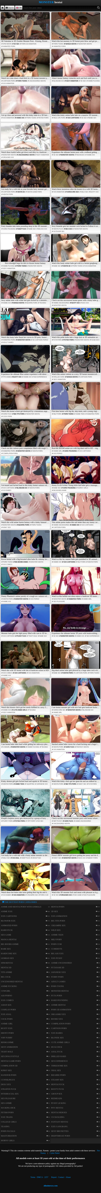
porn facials (8, 1131)
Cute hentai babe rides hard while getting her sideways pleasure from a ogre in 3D (25, 730)
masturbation (9, 1136)
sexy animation (72, 81)
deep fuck (22, 229)
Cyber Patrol (54, 1153)
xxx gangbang (59, 1126)
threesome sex (59, 1066)
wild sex (84, 192)
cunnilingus (8, 1080)
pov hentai (57, 1108)
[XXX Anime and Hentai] (2, 8)
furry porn (8, 821)
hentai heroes (59, 1112)
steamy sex (57, 1080)
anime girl (57, 451)
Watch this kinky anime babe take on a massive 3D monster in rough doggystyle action (76, 101)
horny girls (83, 488)
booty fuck (57, 1089)
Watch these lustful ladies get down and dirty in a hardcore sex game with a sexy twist (25, 138)
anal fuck (57, 1052)
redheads (80, 155)
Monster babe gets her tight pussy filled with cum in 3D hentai (25, 619)
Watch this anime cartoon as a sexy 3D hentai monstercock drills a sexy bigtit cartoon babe (76, 360)
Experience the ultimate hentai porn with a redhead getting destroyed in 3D (76, 138)
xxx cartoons (73, 118)
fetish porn (44, 118)
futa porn (57, 340)
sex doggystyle (10, 1056)
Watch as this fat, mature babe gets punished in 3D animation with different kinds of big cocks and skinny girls (76, 545)
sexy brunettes (59, 1131)
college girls (9, 1122)
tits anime (7, 377)
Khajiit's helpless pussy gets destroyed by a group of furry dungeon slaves (25, 804)
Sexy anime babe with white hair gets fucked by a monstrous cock (25, 286)
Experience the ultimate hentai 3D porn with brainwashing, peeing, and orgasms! (76, 619)
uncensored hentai (37, 81)
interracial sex (10, 1094)
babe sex (92, 118)
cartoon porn (9, 81)
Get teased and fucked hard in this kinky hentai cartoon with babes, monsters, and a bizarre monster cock (25, 471)
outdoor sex (58, 231)
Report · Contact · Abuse (61, 1177)
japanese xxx (42, 784)
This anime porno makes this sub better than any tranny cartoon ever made (76, 508)
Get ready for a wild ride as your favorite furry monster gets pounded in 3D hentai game (25, 175)
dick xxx (85, 303)
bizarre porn (31, 303)
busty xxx (94, 192)
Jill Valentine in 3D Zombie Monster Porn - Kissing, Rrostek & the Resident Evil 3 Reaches (25, 27)
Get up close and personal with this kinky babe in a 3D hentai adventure (25, 101)
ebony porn (93, 858)
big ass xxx (42, 229)
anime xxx (20, 118)
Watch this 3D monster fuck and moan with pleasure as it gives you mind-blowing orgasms (76, 878)
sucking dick (8, 1108)
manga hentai (71, 44)
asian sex (6, 1005)
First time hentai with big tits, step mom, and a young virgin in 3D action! (76, 397)
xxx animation (8, 83)
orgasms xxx (8, 157)
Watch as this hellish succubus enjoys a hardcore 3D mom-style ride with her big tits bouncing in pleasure (76, 582)
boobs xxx (57, 1019)
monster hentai (85, 44)
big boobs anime (59, 490)
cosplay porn (8, 1010)
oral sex (56, 1070)
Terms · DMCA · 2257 (39, 1177)
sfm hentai (7, 44)
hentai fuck (58, 229)
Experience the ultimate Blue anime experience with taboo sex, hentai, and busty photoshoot (25, 360)
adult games (8, 342)
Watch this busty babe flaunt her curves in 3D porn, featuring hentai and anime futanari (25, 323)
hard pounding (9, 229)
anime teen (80, 414)
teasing (43, 303)
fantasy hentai (83, 747)
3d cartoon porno (40, 340)
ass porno (57, 453)
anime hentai (58, 1005)
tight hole (33, 636)
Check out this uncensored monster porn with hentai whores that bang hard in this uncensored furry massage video (76, 804)
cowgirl (6, 747)
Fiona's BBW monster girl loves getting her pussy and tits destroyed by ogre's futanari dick (76, 841)
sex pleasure (59, 601)
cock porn (7, 416)
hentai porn (8, 194)
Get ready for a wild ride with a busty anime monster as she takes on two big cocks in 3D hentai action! (25, 841)
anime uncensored (61, 303)
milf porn (57, 414)
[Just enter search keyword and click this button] (98, 8)
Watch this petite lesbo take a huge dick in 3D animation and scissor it (76, 323)
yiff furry (31, 821)
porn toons (58, 44)
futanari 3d (57, 968)
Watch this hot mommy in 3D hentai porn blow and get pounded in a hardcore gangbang (76, 27)
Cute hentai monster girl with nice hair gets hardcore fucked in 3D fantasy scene (76, 693)
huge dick (95, 340)
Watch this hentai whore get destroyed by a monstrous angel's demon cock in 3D (25, 397)
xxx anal (15, 858)
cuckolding (58, 1117)
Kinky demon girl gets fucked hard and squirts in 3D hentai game (25, 767)
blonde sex (57, 1038)
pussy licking (58, 1103)
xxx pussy (56, 958)
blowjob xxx (58, 81)
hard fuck (7, 414)
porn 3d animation (28, 44)
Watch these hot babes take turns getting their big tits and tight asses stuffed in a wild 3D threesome (25, 878)
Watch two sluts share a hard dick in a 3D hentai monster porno (25, 64)
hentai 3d (21, 192)
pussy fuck (21, 636)
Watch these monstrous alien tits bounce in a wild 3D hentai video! (76, 175)
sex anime (6, 1103)
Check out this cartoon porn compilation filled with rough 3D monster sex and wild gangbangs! (25, 434)
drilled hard (59, 377)
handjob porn (8, 1075)
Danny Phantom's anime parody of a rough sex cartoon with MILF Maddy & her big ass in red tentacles (25, 582)
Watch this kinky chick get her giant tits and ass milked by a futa (76, 767)
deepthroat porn (60, 1136)
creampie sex (32, 895)
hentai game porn (34, 192)
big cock (69, 229)
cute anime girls (20, 710)
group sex (36, 858)
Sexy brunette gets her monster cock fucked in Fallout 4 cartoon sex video (76, 212)
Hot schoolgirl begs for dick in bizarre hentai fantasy (27, 249)
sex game (78, 895)
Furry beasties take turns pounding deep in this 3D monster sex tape (25, 212)
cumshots (56, 949)
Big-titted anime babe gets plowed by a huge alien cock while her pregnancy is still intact (76, 656)
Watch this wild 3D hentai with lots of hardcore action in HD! (25, 656)
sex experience (40, 377)
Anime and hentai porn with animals (21, 907)
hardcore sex (73, 192)
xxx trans (7, 1117)
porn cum (44, 895)
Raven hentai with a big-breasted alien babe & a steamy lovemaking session (25, 545)
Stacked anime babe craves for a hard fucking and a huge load (76, 730)
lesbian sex (7, 958)
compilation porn (10, 453)
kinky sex (7, 527)
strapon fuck (8, 1089)
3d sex (16, 44)
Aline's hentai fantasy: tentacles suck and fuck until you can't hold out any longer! (76, 64)
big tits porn (19, 414)
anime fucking (94, 81)
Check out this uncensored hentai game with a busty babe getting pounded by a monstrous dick (76, 286)
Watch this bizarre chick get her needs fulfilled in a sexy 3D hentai (25, 693)
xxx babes (7, 490)
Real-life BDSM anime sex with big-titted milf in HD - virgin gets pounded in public (76, 434)
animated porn (9, 46)
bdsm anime (7, 1042)
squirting (30, 784)
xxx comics (7, 564)
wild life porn (59, 118)
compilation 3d (9, 1066)
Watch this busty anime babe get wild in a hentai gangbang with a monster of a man (76, 249)
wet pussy (57, 821)
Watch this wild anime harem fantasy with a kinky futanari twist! (25, 508)
